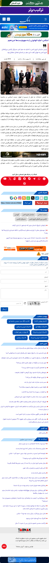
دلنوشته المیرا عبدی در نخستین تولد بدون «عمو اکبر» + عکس (27, 453)
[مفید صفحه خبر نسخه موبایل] (24, 10)
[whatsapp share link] (28, 198)
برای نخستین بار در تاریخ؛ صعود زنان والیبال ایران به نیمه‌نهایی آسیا (26, 353)
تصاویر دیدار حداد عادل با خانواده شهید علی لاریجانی (30, 397)
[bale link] (29, 178)
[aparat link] (24, 183)
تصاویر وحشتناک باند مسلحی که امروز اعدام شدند (31, 449)
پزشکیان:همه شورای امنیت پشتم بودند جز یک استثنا (30, 486)
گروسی (17, 215)
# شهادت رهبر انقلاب (21, 332)
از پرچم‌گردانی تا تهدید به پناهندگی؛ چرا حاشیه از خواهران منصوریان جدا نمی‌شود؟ (25, 499)
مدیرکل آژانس (21, 219)
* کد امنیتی (44, 302)
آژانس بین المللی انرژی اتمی (38, 219)
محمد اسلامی (42, 215)
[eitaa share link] (24, 198)
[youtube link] (5, 178)
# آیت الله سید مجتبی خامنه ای (19, 321)
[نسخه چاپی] (46, 198)
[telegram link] (34, 178)
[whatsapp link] (39, 178)
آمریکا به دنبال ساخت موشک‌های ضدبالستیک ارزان (31, 348)
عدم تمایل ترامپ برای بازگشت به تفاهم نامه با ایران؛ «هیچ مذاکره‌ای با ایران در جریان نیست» (24, 408)
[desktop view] (8, 19)
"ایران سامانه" (20, 547)
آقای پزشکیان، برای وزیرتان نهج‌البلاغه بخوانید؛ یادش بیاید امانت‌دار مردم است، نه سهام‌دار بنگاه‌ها (25, 492)
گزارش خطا (45, 254)
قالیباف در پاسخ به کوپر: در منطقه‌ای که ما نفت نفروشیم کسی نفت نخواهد (23, 358)
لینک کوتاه (43, 203)
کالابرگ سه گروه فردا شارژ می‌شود (36, 518)
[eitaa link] (14, 178)
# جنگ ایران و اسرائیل (23, 327)
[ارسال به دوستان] (41, 198)
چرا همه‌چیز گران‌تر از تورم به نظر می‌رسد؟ (34, 368)
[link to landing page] (25, 19)
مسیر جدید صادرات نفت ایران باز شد (35, 382)
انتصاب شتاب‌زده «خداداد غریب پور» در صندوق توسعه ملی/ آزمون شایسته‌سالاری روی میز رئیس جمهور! (27, 239)
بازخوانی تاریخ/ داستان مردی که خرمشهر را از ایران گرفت (29, 225)
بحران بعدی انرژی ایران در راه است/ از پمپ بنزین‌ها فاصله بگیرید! (26, 463)
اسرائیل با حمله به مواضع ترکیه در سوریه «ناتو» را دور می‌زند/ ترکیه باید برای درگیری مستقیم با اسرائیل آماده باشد (25, 507)
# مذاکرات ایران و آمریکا (38, 338)
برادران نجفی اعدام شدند (38, 473)
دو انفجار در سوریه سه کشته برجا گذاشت (34, 392)
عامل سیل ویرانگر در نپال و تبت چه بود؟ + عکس (31, 514)
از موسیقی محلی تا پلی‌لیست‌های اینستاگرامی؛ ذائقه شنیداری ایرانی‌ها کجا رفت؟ (25, 231)
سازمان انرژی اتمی (28, 215)
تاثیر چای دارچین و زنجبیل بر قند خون (34, 468)
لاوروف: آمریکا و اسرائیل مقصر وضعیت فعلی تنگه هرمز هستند (27, 402)
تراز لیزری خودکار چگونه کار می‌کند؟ (36, 377)
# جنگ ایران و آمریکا (39, 332)
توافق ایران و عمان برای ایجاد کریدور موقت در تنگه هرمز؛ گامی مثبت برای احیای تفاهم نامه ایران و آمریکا (25, 479)
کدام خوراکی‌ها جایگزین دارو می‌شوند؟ (34, 458)
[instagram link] (19, 178)
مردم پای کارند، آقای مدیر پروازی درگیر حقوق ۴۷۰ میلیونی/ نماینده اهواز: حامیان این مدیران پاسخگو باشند (25, 420)
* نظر (46, 286)
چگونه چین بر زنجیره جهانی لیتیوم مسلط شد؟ (32, 387)
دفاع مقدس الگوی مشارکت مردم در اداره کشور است (31, 414)
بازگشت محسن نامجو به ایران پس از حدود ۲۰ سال (30, 523)
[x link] (9, 178)
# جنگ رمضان (21, 338)
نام (47, 268)
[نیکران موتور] (24, 155)
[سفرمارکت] (24, 248)
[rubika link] (44, 178)
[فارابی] (24, 34)
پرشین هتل (42, 433)
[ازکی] (24, 27)
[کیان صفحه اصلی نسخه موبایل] (24, 560)
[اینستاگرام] (19, 198)
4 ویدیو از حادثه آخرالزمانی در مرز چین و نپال (32, 444)
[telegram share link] (37, 198)
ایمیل (46, 277)
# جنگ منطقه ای (41, 327)
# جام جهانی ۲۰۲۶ (40, 321)
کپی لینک (27, 203)
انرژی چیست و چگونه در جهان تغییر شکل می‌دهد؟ (31, 363)
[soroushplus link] (24, 178)
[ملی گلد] (24, 3)
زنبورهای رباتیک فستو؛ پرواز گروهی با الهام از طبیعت (30, 373)
